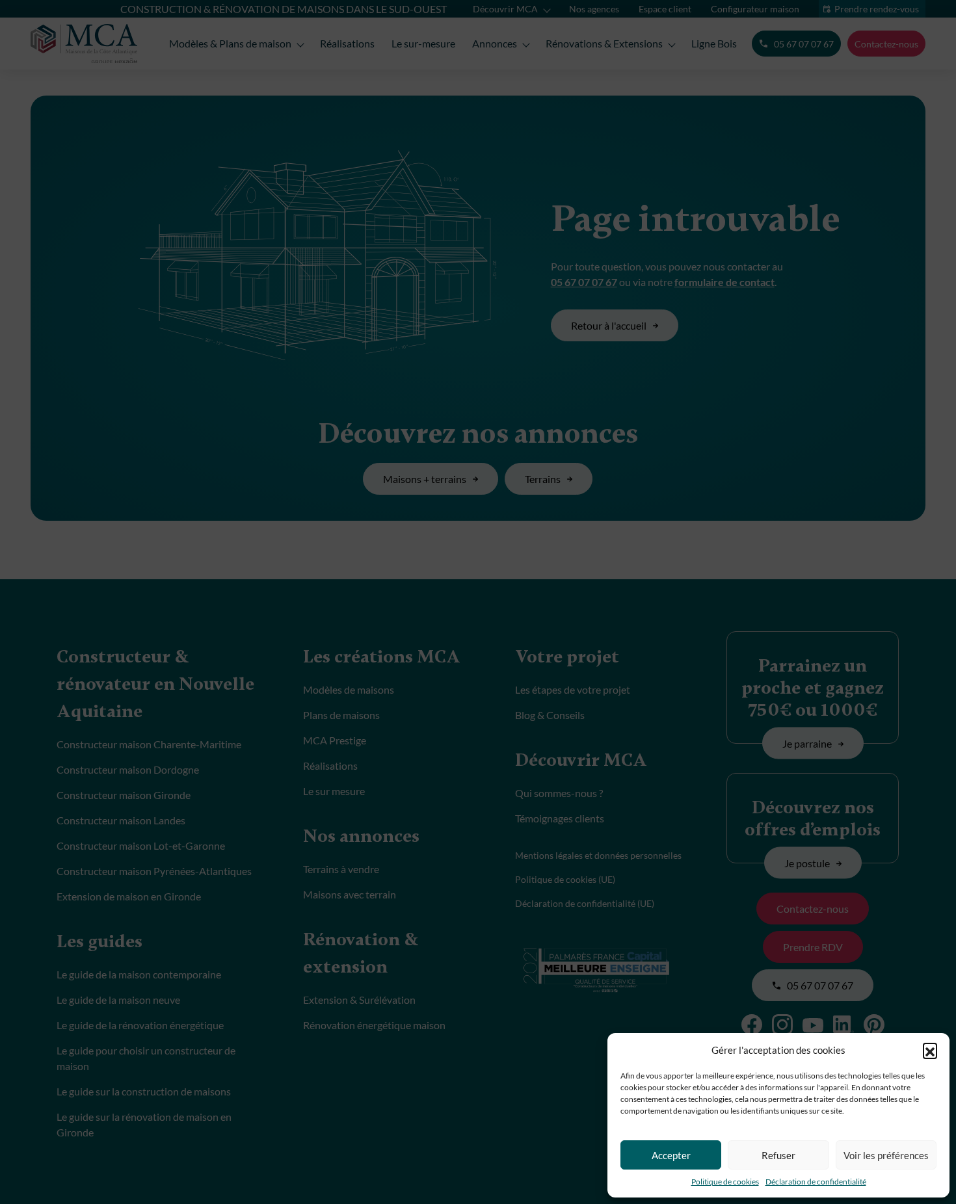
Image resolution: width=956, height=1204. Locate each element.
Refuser (778, 1155)
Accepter (671, 1155)
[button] (929, 1049)
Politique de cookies (725, 1181)
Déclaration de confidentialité (815, 1181)
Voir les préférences (886, 1155)
